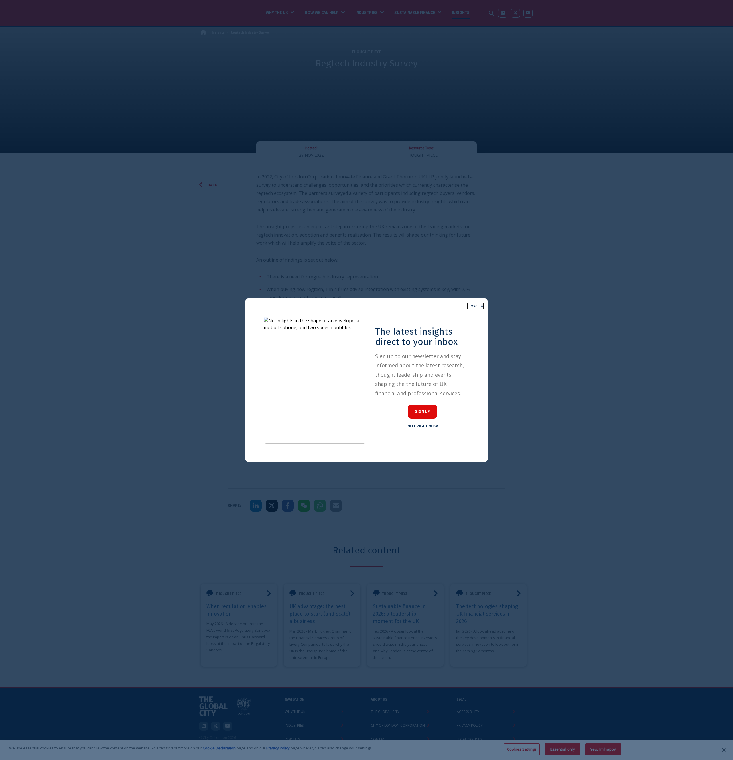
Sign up (422, 411)
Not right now (422, 426)
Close (472, 306)
